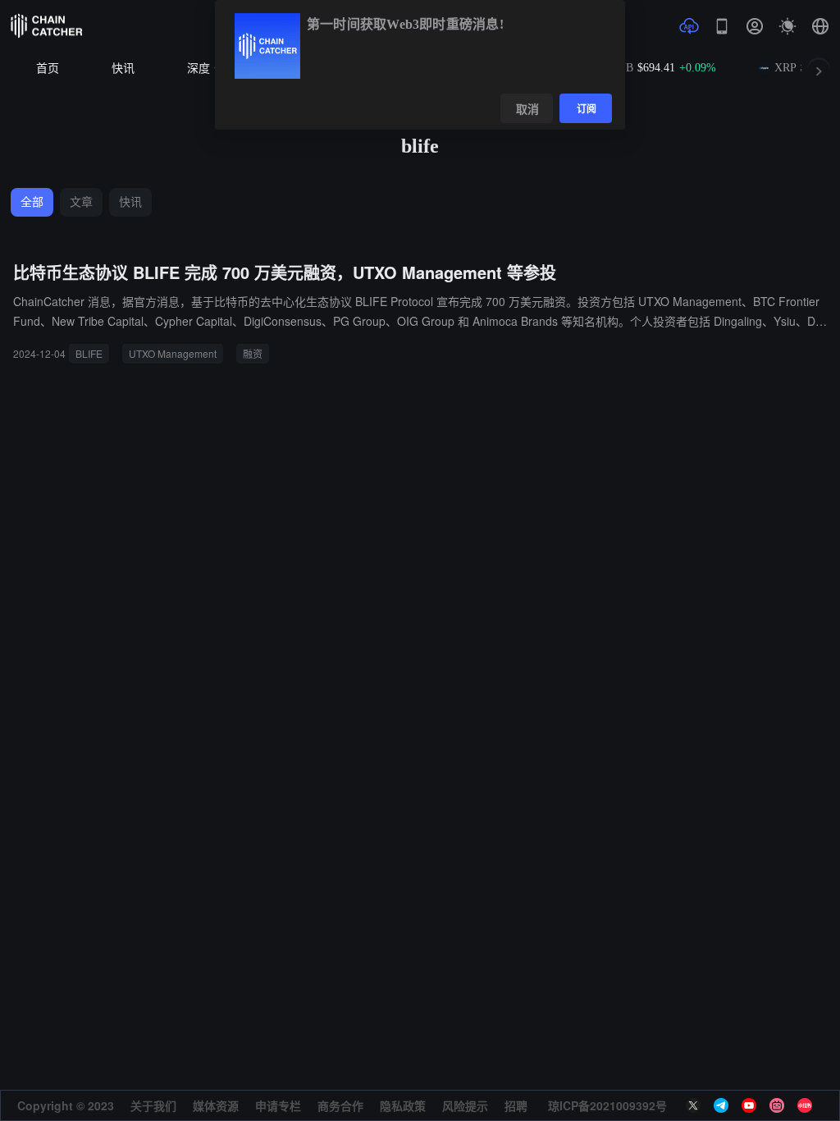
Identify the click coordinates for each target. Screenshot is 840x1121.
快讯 (123, 68)
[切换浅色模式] (787, 26)
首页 (47, 68)
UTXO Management (173, 353)
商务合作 (340, 1105)
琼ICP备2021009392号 (607, 1105)
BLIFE (89, 353)
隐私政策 (403, 1105)
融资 (252, 353)
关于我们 (153, 1105)
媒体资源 (216, 1105)
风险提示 (465, 1105)
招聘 (515, 1105)
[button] (820, 26)
